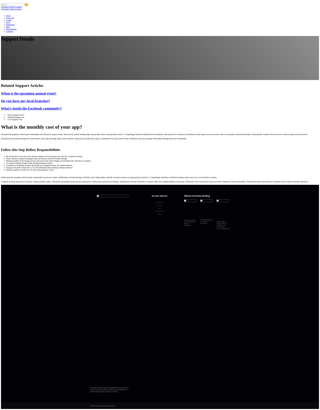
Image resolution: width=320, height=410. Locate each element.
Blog (8, 27)
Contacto (9, 31)
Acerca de (10, 18)
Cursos (9, 20)
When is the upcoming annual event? (28, 93)
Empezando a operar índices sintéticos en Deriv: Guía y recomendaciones (223, 225)
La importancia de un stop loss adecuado (206, 221)
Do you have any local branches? (25, 101)
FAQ (8, 22)
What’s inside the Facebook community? (31, 108)
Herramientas (11, 29)
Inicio (8, 16)
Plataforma (10, 25)
